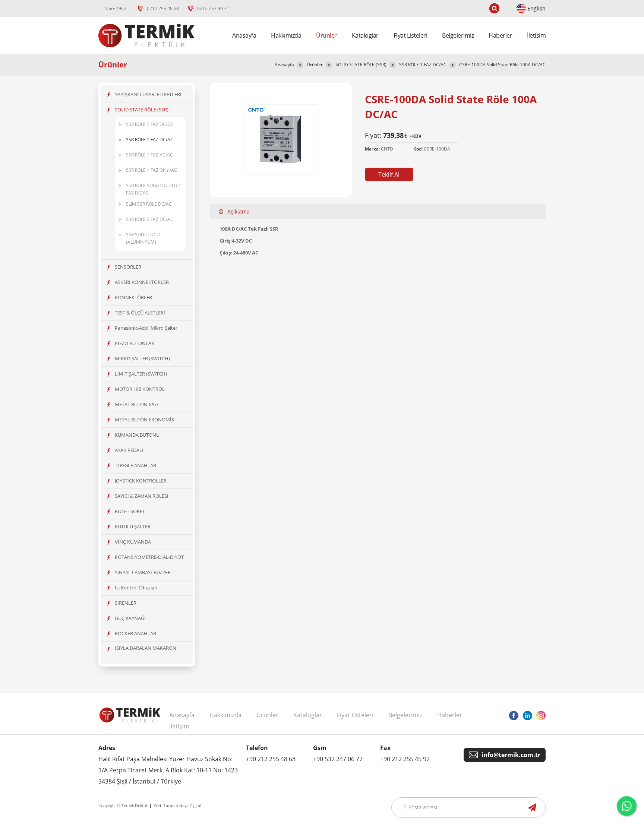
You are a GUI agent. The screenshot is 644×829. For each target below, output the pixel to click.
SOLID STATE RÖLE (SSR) (360, 64)
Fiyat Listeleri (410, 35)
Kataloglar (365, 35)
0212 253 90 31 (213, 8)
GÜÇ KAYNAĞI (130, 618)
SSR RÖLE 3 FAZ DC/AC (149, 219)
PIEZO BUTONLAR (134, 343)
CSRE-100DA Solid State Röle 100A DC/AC (502, 64)
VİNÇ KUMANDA (133, 541)
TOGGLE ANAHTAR (135, 465)
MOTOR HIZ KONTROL (140, 389)
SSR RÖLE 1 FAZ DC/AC (422, 64)
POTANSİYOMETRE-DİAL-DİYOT (149, 557)
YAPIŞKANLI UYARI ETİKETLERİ (148, 94)
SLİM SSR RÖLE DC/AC (149, 204)
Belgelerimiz (458, 35)
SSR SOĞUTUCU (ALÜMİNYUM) (143, 238)
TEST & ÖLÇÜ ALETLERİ (140, 312)
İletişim (536, 35)
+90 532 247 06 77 (338, 759)
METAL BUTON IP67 (136, 404)
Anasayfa (244, 35)
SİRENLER (125, 602)
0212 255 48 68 (163, 8)
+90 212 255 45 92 (405, 759)
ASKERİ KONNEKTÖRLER (142, 282)
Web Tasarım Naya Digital (177, 805)
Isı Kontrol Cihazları (136, 587)
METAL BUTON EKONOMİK (144, 419)
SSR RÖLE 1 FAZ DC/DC (150, 124)
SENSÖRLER (128, 266)
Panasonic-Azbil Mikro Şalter (146, 328)
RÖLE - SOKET (130, 511)
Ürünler (315, 64)
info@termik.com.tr (511, 755)
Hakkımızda (286, 35)
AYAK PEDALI (129, 450)
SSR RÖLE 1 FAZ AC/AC (149, 155)
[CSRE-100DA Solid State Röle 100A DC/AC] (281, 174)
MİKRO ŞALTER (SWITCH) (142, 358)
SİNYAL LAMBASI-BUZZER (143, 572)
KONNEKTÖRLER (133, 297)
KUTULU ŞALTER (133, 526)
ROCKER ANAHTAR (135, 633)
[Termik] (146, 52)
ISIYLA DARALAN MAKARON (145, 648)
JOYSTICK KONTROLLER (141, 480)
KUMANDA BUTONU (137, 434)
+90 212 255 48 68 (271, 759)
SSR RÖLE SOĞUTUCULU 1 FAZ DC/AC (153, 189)
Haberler (500, 35)
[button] (389, 174)
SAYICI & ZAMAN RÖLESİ (141, 496)
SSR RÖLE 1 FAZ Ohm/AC (151, 170)
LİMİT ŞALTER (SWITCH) (141, 373)
